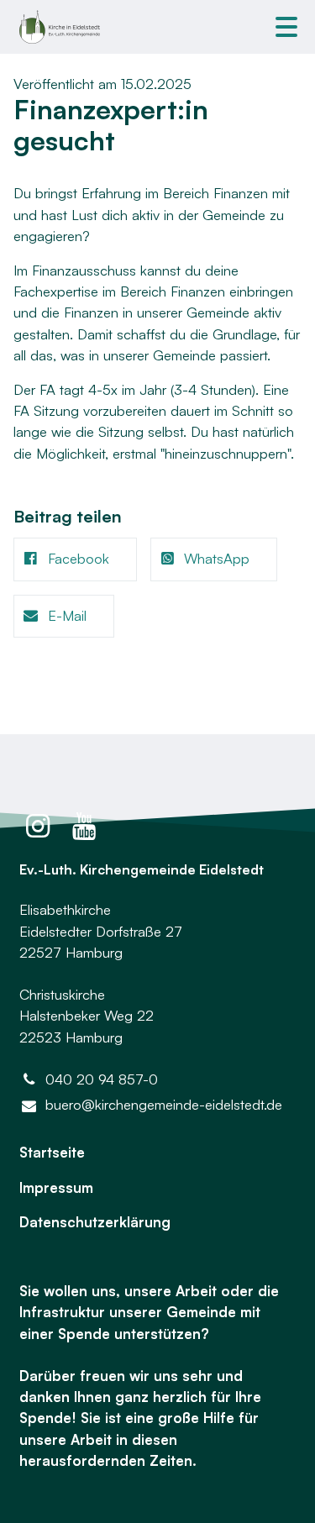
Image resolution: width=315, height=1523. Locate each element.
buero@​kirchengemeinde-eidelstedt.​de (163, 1104)
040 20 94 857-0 (101, 1079)
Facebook (78, 558)
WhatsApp (216, 558)
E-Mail (67, 615)
